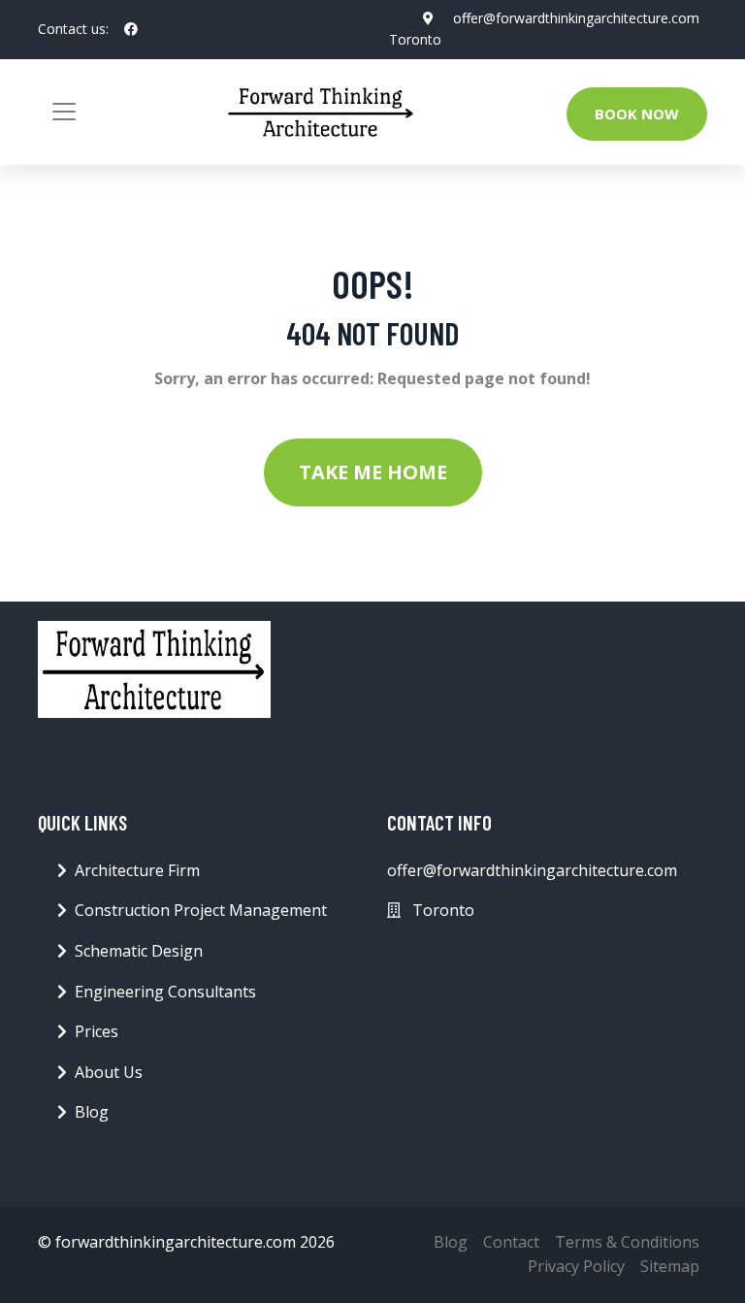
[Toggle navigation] (64, 111)
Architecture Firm (137, 870)
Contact (511, 1242)
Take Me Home (373, 472)
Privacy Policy (576, 1266)
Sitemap (669, 1266)
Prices (96, 1031)
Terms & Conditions (627, 1242)
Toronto (415, 39)
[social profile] (131, 29)
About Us (109, 1072)
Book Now (637, 113)
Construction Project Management (201, 910)
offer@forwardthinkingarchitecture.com (576, 18)
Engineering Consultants (165, 991)
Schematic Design (139, 950)
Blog (92, 1112)
